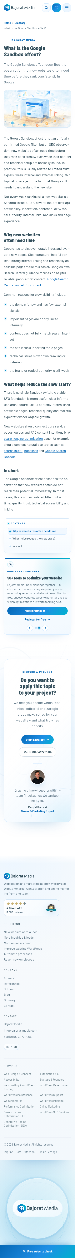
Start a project (35, 739)
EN (15, 1047)
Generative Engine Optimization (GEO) (15, 1123)
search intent (13, 450)
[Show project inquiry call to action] (36, 628)
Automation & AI (49, 1073)
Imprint (8, 1152)
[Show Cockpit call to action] (39, 628)
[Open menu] (66, 7)
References (12, 983)
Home (7, 22)
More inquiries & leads (19, 937)
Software (10, 989)
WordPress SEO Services (54, 1112)
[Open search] (46, 7)
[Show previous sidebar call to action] (30, 628)
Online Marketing (50, 1106)
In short (17, 546)
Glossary (20, 22)
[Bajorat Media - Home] (19, 7)
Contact (9, 1005)
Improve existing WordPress (23, 948)
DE (7, 1047)
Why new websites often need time (34, 531)
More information (35, 610)
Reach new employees (19, 959)
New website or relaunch (21, 932)
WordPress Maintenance (18, 1094)
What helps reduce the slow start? (33, 538)
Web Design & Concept (17, 1073)
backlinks (31, 450)
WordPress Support (51, 1094)
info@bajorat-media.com (20, 1030)
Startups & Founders (52, 1079)
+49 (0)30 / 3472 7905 (38, 752)
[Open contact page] (56, 7)
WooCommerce (13, 1100)
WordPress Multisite (52, 1100)
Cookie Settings (47, 1152)
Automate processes (18, 954)
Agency (9, 978)
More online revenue (18, 943)
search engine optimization (23, 438)
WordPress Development (54, 1085)
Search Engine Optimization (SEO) (15, 1114)
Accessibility (11, 1079)
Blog (7, 994)
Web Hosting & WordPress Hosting (19, 1087)
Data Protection (25, 1152)
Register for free (35, 619)
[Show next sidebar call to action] (45, 628)
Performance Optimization (19, 1106)
